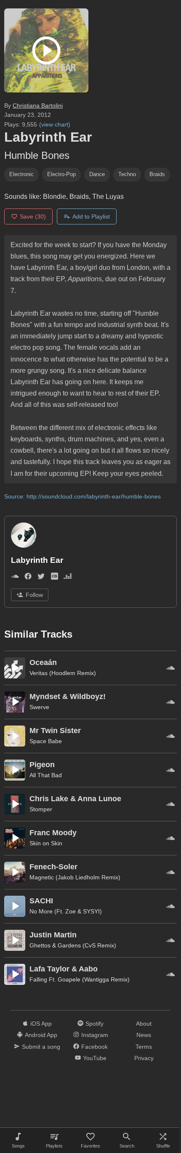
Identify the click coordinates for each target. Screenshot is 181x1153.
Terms (144, 1046)
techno (127, 174)
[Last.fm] (55, 577)
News (143, 1035)
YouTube (94, 1058)
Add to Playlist (91, 216)
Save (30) (33, 216)
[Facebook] (28, 577)
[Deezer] (68, 577)
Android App (41, 1035)
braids (157, 174)
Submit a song (41, 1046)
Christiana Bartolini (38, 105)
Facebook (94, 1046)
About (144, 1023)
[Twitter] (41, 577)
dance (97, 174)
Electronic (21, 174)
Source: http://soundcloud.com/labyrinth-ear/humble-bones (82, 496)
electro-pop (61, 174)
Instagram (94, 1035)
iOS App (41, 1023)
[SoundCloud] (15, 577)
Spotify (94, 1023)
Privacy (144, 1058)
